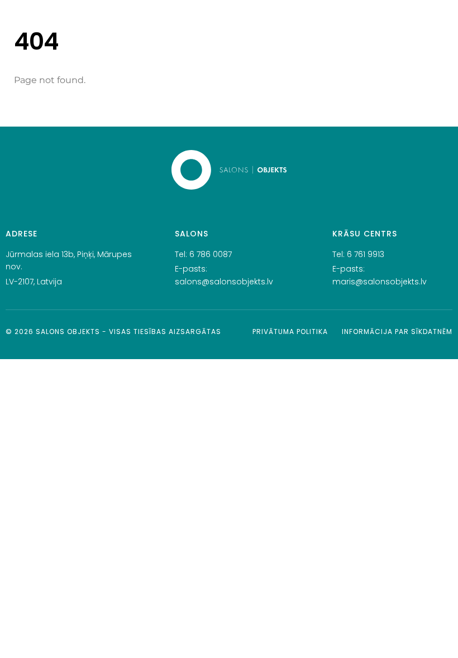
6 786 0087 (210, 254)
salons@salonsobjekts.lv (224, 281)
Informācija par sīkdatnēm (397, 331)
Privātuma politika (290, 331)
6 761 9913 (365, 254)
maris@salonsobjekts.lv (379, 281)
